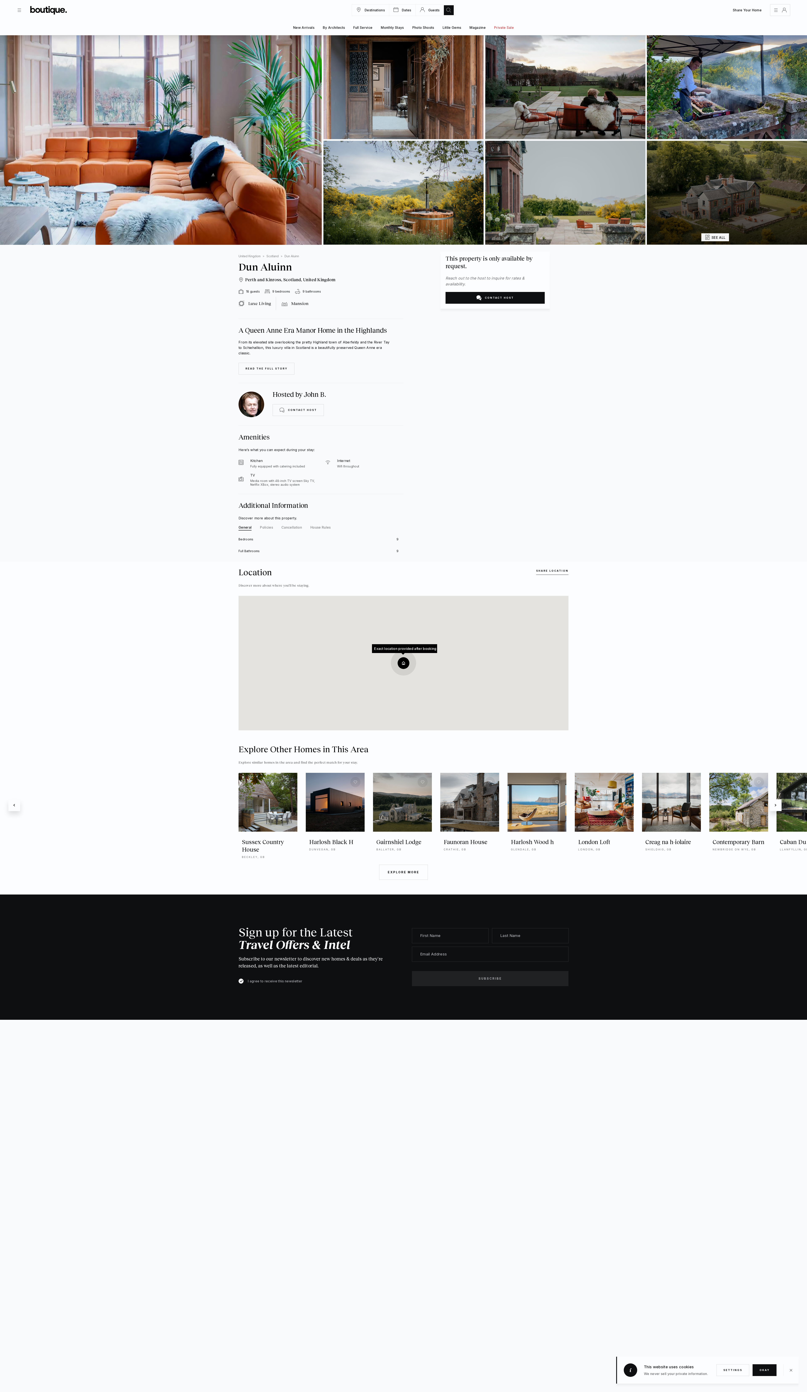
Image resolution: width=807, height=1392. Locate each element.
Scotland (272, 256)
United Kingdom (250, 256)
